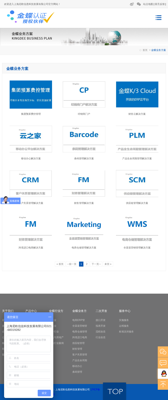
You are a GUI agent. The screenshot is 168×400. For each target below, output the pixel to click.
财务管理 (77, 348)
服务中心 (125, 311)
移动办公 (77, 366)
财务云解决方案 (137, 114)
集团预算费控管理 (31, 114)
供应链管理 (78, 343)
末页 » (107, 264)
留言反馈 (160, 4)
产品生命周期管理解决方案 (137, 158)
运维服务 (124, 325)
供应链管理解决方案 (137, 203)
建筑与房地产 (56, 337)
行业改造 (101, 337)
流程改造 (101, 331)
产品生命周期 (79, 360)
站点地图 (148, 4)
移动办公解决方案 (31, 158)
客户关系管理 (79, 354)
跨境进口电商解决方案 (31, 247)
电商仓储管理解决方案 (84, 247)
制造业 (52, 320)
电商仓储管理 (79, 331)
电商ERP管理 (78, 321)
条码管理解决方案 (84, 158)
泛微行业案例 (56, 343)
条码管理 (77, 371)
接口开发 (101, 320)
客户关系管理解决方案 (31, 203)
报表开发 (101, 325)
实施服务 (124, 320)
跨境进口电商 (79, 337)
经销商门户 (84, 114)
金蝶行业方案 (56, 311)
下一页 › (96, 264)
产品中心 (31, 311)
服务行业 (54, 331)
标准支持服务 (126, 331)
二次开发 (101, 311)
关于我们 (8, 311)
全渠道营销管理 (79, 326)
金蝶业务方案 (79, 311)
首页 (145, 50)
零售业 (52, 325)
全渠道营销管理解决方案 (137, 247)
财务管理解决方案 (84, 203)
